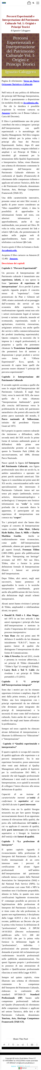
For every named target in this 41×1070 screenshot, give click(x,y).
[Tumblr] (27, 1044)
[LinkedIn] (17, 1044)
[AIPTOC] (4, 3)
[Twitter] (4, 1044)
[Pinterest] (13, 1044)
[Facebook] (9, 1044)
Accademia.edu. (31, 102)
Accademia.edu (9, 250)
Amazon (6, 113)
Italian (24, 1068)
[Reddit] (22, 1044)
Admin (13, 1066)
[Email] (32, 1044)
